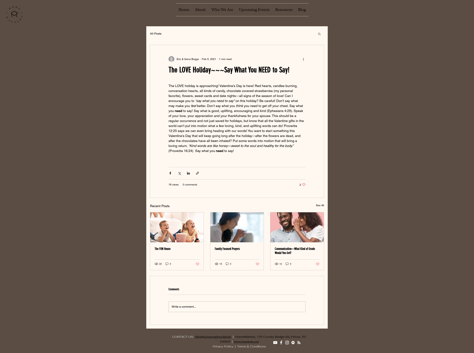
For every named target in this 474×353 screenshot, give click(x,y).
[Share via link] (197, 173)
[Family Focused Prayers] (237, 227)
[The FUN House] (177, 227)
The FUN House (163, 249)
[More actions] (303, 59)
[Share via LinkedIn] (188, 173)
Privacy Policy (223, 346)
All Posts (155, 33)
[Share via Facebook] (170, 173)
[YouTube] (275, 342)
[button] (319, 33)
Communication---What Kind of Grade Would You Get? (295, 251)
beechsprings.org (246, 342)
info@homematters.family (213, 337)
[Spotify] (293, 342)
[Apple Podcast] (298, 342)
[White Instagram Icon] (287, 342)
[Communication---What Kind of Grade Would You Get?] (297, 227)
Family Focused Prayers (227, 249)
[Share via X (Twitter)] (179, 173)
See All (320, 205)
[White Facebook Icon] (281, 342)
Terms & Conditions (251, 346)
